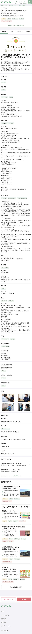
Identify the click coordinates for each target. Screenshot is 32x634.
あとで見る (10, 599)
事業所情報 (20, 31)
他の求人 (28, 31)
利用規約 (3, 622)
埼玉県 (6, 5)
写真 (12, 31)
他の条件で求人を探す (16, 587)
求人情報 (4, 31)
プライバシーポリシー (7, 626)
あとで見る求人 (5, 615)
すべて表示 (15, 475)
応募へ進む (24, 599)
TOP (2, 5)
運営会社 (3, 618)
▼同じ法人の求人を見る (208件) (16, 25)
